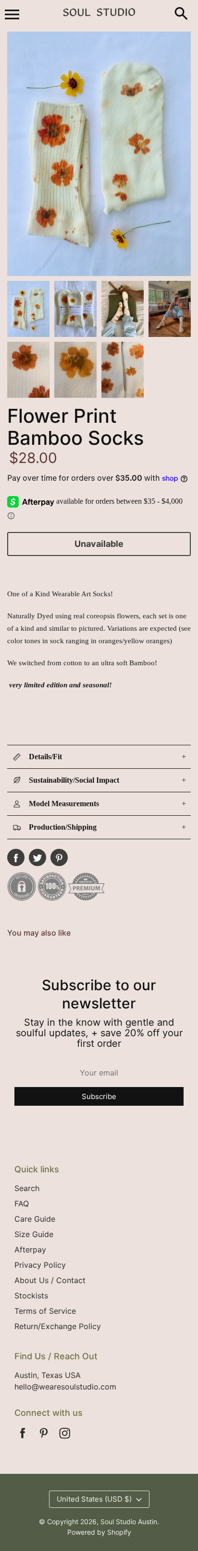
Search (26, 1188)
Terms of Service (45, 1311)
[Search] (181, 14)
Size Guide (33, 1234)
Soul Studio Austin (128, 1521)
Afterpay (30, 1249)
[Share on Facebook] (16, 857)
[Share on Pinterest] (59, 857)
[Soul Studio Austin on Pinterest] (44, 1439)
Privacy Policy (40, 1265)
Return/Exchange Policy (57, 1326)
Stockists (31, 1295)
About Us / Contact (50, 1280)
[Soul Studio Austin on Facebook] (22, 1439)
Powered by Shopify (99, 1532)
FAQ (21, 1203)
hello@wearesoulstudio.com (65, 1386)
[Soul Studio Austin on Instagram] (65, 1439)
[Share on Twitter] (37, 857)
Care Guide (34, 1219)
